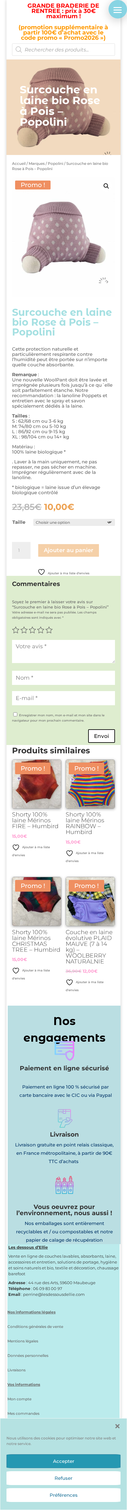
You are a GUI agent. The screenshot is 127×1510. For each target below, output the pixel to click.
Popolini (55, 163)
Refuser (63, 1478)
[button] (117, 1426)
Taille (18, 522)
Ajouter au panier (68, 550)
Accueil (19, 163)
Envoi (101, 736)
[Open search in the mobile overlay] (63, 49)
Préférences (64, 1495)
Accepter (63, 1461)
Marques (37, 163)
